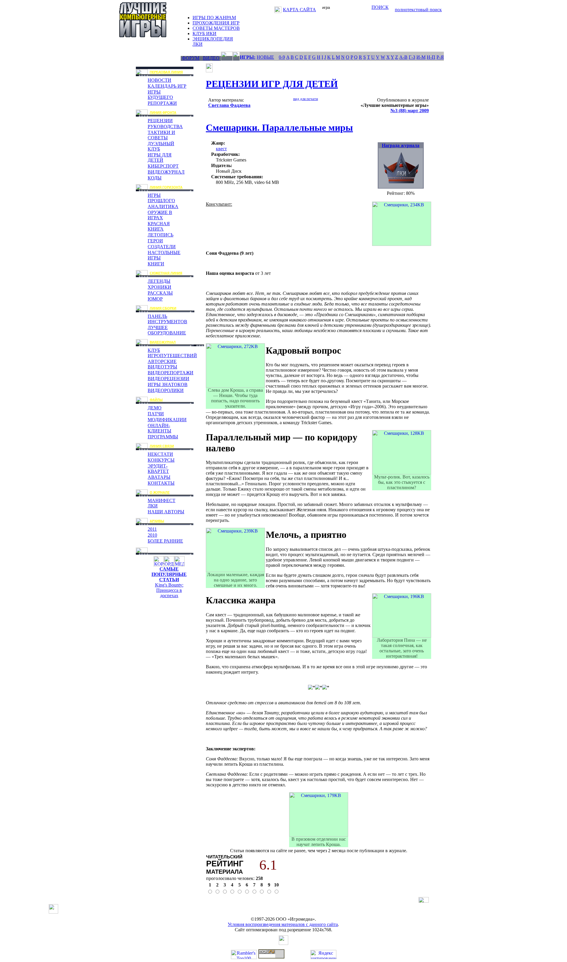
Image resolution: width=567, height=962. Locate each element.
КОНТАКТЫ (161, 483)
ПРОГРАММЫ (163, 436)
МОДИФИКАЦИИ (167, 419)
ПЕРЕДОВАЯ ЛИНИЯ (166, 72)
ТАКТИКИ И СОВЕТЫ (161, 135)
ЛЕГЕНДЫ (159, 281)
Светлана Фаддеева (229, 105)
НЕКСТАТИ (160, 454)
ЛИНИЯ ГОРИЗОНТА (166, 187)
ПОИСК (380, 7)
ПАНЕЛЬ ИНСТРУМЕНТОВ (167, 319)
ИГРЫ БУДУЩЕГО (160, 94)
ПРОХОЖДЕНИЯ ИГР (216, 22)
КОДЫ (155, 177)
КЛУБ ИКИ (204, 33)
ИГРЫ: (247, 57)
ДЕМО (155, 407)
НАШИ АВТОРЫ (166, 511)
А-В (403, 57)
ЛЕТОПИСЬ (160, 234)
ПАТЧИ (156, 413)
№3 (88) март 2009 (409, 110)
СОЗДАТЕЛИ (162, 246)
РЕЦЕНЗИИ (160, 120)
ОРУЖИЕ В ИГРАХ (160, 215)
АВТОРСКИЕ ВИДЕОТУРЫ (162, 364)
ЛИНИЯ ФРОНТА (163, 112)
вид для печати (305, 99)
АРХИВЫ (157, 521)
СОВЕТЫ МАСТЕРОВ (216, 28)
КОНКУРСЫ (161, 460)
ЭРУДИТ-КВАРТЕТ (158, 468)
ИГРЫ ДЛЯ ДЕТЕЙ (160, 157)
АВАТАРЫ (159, 477)
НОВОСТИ (159, 80)
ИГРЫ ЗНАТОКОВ (168, 384)
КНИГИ (156, 263)
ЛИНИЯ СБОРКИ (163, 308)
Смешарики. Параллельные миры (279, 127)
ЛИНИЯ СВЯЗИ (162, 446)
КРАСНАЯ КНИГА (159, 226)
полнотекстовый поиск (418, 9)
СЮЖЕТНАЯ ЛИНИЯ (166, 273)
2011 (152, 529)
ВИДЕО (211, 58)
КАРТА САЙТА (299, 9)
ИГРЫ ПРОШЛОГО (161, 198)
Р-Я (440, 57)
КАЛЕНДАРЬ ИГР (167, 86)
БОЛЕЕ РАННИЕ (165, 540)
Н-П (431, 57)
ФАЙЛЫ (156, 399)
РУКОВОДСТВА (165, 126)
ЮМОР (155, 298)
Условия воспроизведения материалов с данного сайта (283, 924)
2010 (152, 535)
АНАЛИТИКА (163, 206)
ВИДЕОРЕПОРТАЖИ (170, 372)
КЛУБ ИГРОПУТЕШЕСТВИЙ (172, 353)
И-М (421, 57)
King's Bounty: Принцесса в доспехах (169, 590)
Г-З (412, 57)
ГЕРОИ (155, 240)
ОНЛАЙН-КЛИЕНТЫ (159, 428)
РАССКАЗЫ (160, 292)
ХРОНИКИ (159, 287)
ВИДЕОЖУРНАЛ (166, 171)
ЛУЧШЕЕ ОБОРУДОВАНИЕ (167, 330)
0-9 (282, 57)
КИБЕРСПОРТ (163, 166)
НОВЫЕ (265, 57)
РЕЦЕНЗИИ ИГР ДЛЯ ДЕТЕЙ (272, 84)
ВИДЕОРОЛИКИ (166, 390)
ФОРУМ (190, 58)
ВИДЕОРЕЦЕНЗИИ (168, 378)
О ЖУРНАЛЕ (160, 492)
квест (221, 148)
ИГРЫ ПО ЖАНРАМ (214, 17)
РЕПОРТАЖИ (162, 103)
